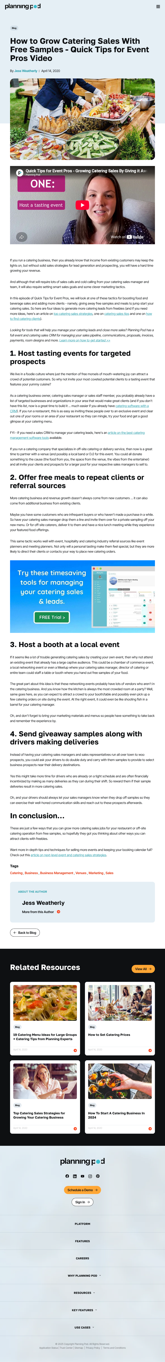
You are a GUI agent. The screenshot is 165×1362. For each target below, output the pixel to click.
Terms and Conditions (114, 1347)
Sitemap (78, 1347)
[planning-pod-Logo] (82, 1164)
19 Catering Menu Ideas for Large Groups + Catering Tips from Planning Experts (45, 1037)
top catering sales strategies (73, 314)
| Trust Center (65, 1347)
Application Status (48, 1347)
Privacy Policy (93, 1347)
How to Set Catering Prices (109, 1035)
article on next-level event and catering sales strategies (68, 855)
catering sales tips (116, 314)
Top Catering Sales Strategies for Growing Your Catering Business (39, 1115)
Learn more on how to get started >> (84, 340)
